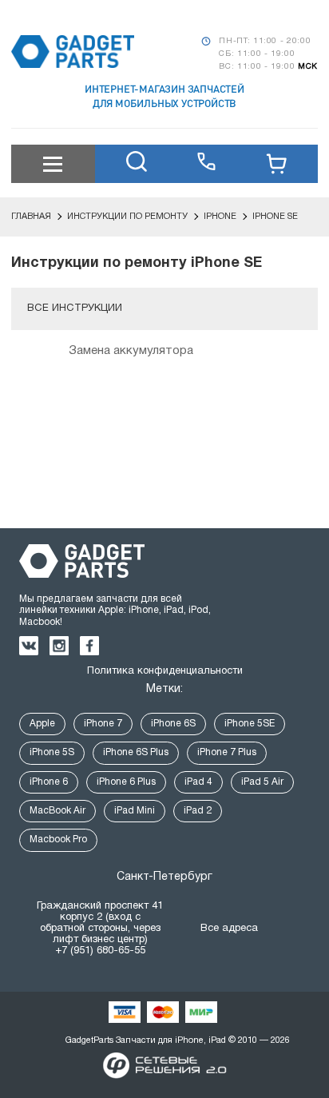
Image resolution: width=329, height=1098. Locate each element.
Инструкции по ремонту (127, 217)
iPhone (220, 217)
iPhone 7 (103, 723)
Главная (31, 217)
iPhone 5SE (249, 723)
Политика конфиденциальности (165, 671)
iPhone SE (275, 217)
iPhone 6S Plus (135, 752)
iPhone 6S (173, 723)
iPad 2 (198, 810)
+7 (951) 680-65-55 (100, 951)
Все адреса (229, 928)
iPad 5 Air (262, 782)
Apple (42, 723)
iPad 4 (198, 782)
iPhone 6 (49, 782)
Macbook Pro (58, 839)
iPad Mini (134, 810)
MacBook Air (57, 810)
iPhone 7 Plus (226, 752)
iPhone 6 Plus (126, 782)
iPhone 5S (52, 752)
